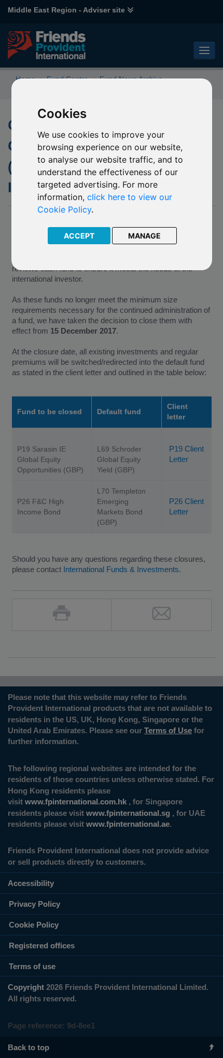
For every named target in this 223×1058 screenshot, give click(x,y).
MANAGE (144, 235)
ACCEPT (79, 235)
